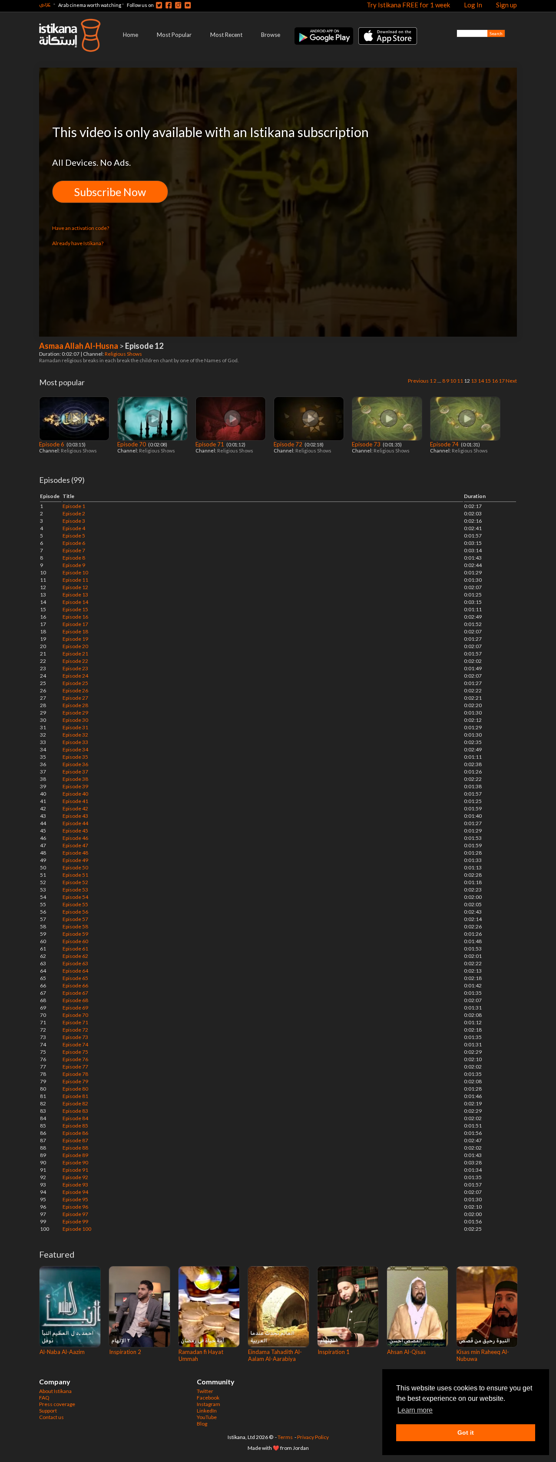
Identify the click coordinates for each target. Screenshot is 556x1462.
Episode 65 (75, 978)
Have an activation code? (80, 228)
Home (130, 34)
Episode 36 (75, 764)
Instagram (208, 1404)
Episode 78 (75, 1074)
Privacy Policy (313, 1437)
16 (495, 380)
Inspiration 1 (334, 1351)
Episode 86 (75, 1133)
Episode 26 (75, 690)
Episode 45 (75, 830)
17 (502, 380)
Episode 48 (75, 852)
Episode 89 (75, 1155)
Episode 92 (75, 1177)
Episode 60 (75, 941)
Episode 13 (75, 594)
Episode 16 (75, 616)
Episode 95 (75, 1199)
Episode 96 (75, 1206)
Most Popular (174, 34)
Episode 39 (75, 786)
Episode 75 (75, 1052)
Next (511, 380)
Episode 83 (75, 1111)
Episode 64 (75, 970)
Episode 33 (75, 742)
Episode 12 (75, 587)
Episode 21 (75, 653)
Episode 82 (75, 1103)
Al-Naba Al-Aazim (62, 1351)
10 (453, 380)
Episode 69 (75, 1007)
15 (488, 380)
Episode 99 (75, 1221)
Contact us (51, 1417)
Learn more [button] (415, 1410)
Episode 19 (75, 639)
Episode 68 (75, 1000)
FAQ (44, 1397)
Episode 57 (75, 919)
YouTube (207, 1417)
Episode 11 (75, 580)
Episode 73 (367, 444)
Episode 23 (75, 668)
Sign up (506, 5)
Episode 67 (75, 993)
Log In (473, 5)
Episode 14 (75, 602)
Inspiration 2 (125, 1351)
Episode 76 (75, 1059)
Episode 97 (75, 1214)
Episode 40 (75, 793)
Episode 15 (75, 609)
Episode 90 (75, 1162)
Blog (202, 1423)
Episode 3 (74, 521)
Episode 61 (75, 948)
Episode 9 (74, 565)
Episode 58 (75, 926)
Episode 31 (75, 727)
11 (460, 380)
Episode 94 (75, 1192)
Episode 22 (75, 661)
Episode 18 (75, 631)
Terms (285, 1437)
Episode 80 (75, 1088)
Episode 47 (75, 845)
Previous (418, 380)
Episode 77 (75, 1066)
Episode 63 (75, 963)
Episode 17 (75, 624)
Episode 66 (75, 985)
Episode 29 (75, 712)
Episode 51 (75, 875)
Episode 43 (75, 816)
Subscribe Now (110, 191)
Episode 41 (75, 801)
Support (48, 1410)
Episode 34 (75, 749)
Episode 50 (75, 867)
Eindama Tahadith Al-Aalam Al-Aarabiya (275, 1355)
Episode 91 (75, 1170)
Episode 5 (74, 535)
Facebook (208, 1397)
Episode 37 (75, 771)
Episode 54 (75, 897)
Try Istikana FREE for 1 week (408, 5)
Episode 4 (74, 528)
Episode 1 (74, 506)
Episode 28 (75, 705)
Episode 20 (75, 646)
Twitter (205, 1391)
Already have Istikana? (77, 243)
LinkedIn (207, 1410)
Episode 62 (75, 956)
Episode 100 (77, 1229)
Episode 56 (75, 911)
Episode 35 (75, 757)
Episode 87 (75, 1140)
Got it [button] (465, 1432)
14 (481, 380)
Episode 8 (74, 557)
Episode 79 (75, 1081)
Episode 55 (75, 904)
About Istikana (55, 1391)
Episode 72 (289, 444)
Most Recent (226, 34)
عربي (44, 3)
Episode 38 (75, 779)
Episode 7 (74, 550)
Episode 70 (132, 444)
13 (474, 380)
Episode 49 (75, 860)
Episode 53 (75, 889)
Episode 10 (75, 572)
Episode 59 (75, 934)
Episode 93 (75, 1184)
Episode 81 (75, 1096)
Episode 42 (75, 808)
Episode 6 (52, 444)
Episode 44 (75, 823)
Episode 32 (75, 734)
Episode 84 (75, 1118)
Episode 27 (75, 698)
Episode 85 (75, 1125)
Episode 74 (445, 444)
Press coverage (57, 1404)
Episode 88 (75, 1147)
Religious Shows (124, 354)
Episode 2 (74, 513)
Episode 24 (75, 675)
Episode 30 (75, 720)
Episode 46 (75, 838)
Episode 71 (210, 444)
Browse (270, 34)
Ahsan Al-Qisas (406, 1351)
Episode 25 (75, 683)
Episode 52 (75, 882)
